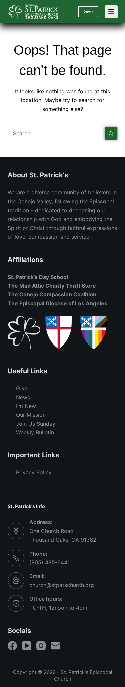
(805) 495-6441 (49, 562)
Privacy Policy (34, 472)
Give (88, 11)
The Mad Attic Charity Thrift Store (52, 285)
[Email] (55, 645)
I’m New (26, 406)
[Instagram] (41, 645)
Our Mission (31, 414)
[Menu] (111, 11)
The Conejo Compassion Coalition (52, 294)
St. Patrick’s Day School (38, 277)
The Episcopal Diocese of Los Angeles (57, 303)
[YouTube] (26, 645)
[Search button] (111, 133)
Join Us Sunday (35, 423)
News (23, 397)
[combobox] (56, 133)
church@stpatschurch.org (61, 585)
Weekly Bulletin (35, 432)
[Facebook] (12, 645)
